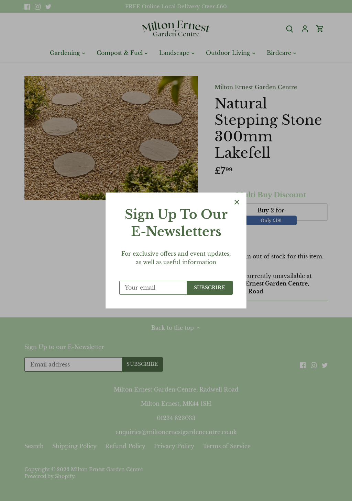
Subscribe (209, 288)
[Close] (236, 202)
